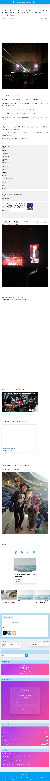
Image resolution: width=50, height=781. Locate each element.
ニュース (11, 587)
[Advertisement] (25, 31)
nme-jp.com (4, 213)
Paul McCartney (6, 452)
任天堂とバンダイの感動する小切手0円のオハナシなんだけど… (17, 764)
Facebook (9, 635)
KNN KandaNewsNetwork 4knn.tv (25, 2)
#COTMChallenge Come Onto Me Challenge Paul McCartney (16, 414)
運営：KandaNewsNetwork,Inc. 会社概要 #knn (15, 777)
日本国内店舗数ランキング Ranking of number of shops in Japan (17, 756)
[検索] (26, 655)
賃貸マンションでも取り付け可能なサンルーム (13, 760)
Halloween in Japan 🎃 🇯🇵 (8, 450)
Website (14, 635)
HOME (26, 774)
